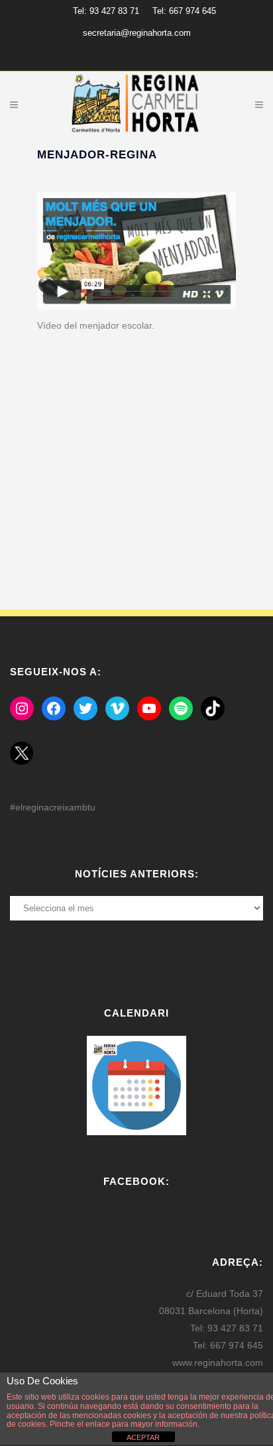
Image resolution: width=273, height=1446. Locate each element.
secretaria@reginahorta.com (137, 33)
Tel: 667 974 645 (184, 11)
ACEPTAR (143, 1437)
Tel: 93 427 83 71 (106, 11)
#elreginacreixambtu (52, 807)
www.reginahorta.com (217, 1362)
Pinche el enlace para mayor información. (123, 1424)
